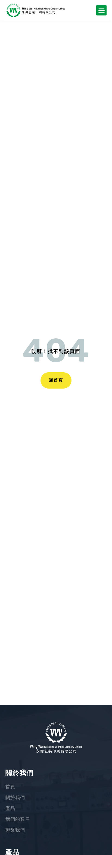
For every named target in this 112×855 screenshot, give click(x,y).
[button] (101, 10)
